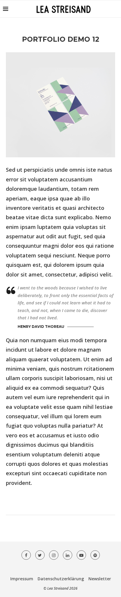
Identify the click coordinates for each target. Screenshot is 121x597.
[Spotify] (95, 555)
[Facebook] (26, 555)
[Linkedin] (67, 555)
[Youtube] (81, 555)
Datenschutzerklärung (61, 578)
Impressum (21, 578)
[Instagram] (53, 555)
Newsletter (99, 578)
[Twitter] (40, 555)
